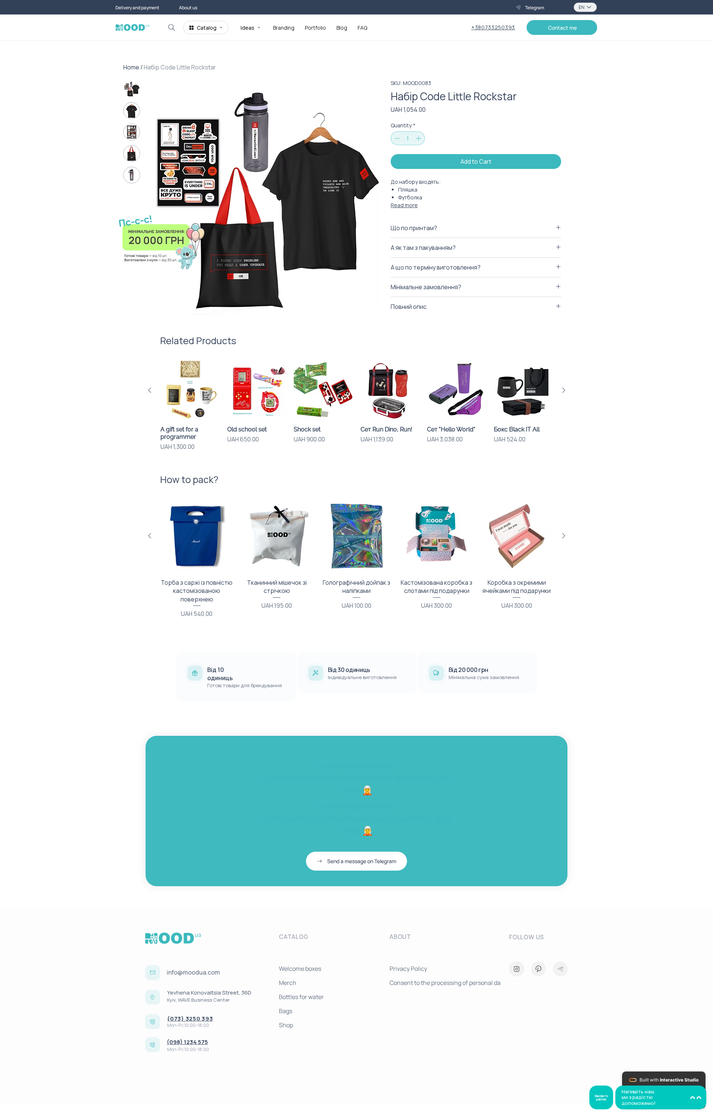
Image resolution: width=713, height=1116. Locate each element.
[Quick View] (190, 390)
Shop (286, 1025)
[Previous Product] (149, 390)
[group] (356, 406)
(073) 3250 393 (190, 1018)
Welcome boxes (300, 969)
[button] (562, 27)
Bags (285, 1011)
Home (131, 67)
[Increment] (419, 138)
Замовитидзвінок (601, 1097)
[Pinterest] (538, 969)
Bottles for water (301, 997)
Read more (404, 205)
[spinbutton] (407, 138)
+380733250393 (493, 27)
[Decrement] (396, 138)
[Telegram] (560, 969)
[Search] (171, 27)
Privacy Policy (408, 969)
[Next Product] (563, 390)
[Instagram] (516, 969)
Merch (287, 983)
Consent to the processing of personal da (442, 983)
